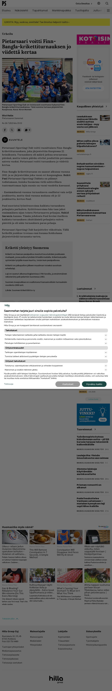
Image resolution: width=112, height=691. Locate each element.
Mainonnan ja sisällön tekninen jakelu (21, 369)
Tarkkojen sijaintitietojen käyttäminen (21, 352)
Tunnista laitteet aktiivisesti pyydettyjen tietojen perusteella (31, 356)
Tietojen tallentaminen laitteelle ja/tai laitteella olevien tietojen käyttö (35, 335)
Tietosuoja (8, 384)
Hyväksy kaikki (94, 384)
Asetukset (67, 384)
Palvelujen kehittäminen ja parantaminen (22, 343)
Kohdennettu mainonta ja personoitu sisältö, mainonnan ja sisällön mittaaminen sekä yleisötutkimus (48, 339)
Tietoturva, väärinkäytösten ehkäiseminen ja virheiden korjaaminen (34, 365)
